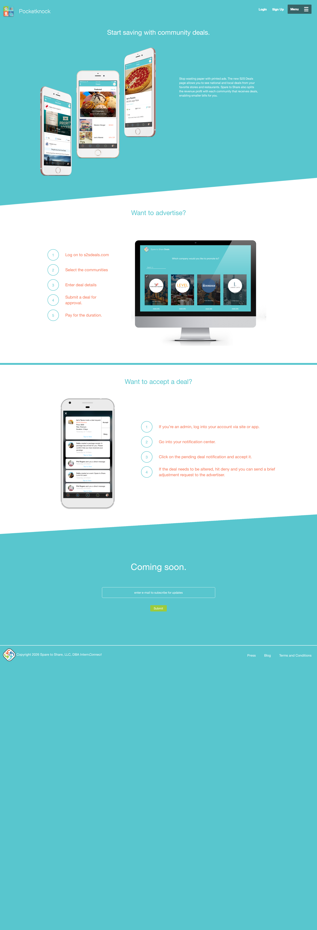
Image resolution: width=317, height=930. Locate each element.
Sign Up (278, 9)
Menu (299, 9)
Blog (267, 655)
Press (251, 655)
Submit (158, 608)
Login (263, 9)
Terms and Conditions (295, 655)
